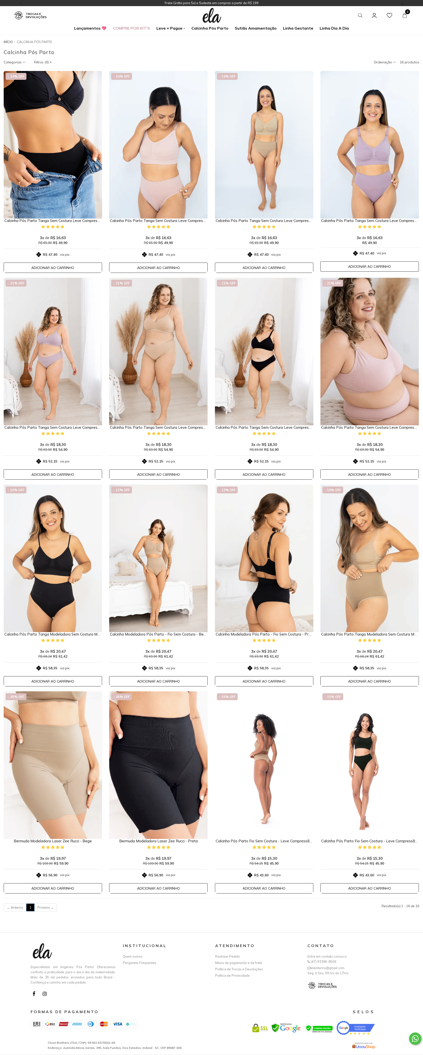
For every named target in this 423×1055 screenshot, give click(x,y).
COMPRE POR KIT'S (131, 28)
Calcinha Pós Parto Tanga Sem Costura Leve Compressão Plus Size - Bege (158, 427)
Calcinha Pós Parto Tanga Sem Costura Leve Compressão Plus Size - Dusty (52, 427)
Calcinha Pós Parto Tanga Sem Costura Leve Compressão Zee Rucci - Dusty (369, 221)
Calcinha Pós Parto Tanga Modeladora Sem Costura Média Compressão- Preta (52, 634)
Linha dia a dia (334, 28)
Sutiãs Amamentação (256, 28)
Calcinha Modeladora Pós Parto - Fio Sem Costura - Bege (158, 634)
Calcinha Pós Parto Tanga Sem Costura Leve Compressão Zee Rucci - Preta (52, 221)
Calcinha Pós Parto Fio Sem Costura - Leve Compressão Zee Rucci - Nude (264, 841)
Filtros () (43, 62)
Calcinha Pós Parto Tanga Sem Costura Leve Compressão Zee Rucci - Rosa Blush (158, 221)
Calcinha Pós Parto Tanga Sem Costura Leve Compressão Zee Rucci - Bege (264, 221)
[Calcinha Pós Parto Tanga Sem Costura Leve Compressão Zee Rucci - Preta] (53, 145)
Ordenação (383, 62)
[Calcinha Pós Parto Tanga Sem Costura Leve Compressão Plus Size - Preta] (264, 351)
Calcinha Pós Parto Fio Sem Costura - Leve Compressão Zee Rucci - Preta (369, 841)
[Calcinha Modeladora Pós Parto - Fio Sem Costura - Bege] (158, 558)
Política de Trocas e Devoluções (239, 969)
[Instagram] (45, 995)
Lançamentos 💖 (90, 28)
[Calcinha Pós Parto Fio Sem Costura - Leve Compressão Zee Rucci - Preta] (369, 765)
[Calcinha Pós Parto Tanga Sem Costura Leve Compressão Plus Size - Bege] (158, 351)
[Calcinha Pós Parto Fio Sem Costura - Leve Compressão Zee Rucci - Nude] (264, 765)
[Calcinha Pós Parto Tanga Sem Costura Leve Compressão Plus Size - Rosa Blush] (369, 351)
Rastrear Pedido (227, 956)
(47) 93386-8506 (323, 961)
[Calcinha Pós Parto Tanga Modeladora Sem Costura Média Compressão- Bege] (369, 558)
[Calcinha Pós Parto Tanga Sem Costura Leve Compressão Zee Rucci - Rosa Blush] (158, 145)
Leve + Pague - (170, 28)
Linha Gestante (298, 28)
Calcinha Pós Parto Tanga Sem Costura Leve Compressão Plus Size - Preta (264, 427)
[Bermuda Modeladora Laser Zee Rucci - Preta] (158, 765)
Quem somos (132, 956)
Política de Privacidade (232, 975)
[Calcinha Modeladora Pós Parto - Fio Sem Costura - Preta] (264, 558)
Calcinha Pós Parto (209, 28)
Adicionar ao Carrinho (52, 268)
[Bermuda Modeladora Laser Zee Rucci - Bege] (53, 765)
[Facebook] (35, 995)
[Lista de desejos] (389, 15)
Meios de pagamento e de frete (238, 963)
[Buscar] (360, 15)
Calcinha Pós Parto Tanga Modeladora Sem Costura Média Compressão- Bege (369, 634)
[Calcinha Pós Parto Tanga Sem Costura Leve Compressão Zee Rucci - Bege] (264, 145)
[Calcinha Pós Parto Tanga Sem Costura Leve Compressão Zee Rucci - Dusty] (369, 145)
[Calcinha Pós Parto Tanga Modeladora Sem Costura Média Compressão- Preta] (53, 558)
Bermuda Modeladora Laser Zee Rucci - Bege (53, 841)
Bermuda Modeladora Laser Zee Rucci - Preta (158, 841)
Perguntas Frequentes (139, 963)
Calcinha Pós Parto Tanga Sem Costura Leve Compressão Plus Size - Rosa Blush (369, 427)
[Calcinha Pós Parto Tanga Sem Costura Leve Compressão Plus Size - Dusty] (53, 351)
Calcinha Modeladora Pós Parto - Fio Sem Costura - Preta (264, 634)
